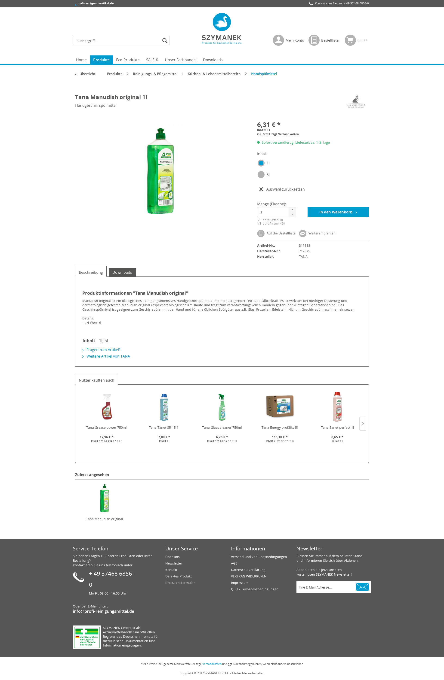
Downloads (122, 272)
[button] (292, 209)
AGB (234, 563)
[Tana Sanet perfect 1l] (337, 407)
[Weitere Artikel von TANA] (356, 102)
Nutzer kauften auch (96, 380)
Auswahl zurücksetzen (285, 189)
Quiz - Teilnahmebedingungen (254, 589)
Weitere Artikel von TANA (108, 356)
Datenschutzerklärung (248, 570)
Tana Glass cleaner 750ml (222, 427)
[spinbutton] (275, 212)
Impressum (240, 582)
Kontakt (171, 570)
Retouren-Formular (180, 582)
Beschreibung (91, 272)
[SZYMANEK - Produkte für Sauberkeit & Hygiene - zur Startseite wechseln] (222, 28)
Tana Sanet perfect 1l (337, 427)
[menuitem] (122, 41)
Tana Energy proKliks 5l (280, 427)
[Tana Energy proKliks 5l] (279, 407)
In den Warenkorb (336, 212)
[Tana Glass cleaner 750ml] (222, 407)
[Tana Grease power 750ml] (106, 407)
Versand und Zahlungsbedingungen (259, 557)
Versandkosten (212, 664)
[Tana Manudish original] (104, 498)
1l (268, 163)
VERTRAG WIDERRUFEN (249, 576)
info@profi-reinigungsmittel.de (103, 611)
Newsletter (173, 563)
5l (268, 174)
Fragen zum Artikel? (103, 349)
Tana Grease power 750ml (106, 427)
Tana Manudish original (104, 519)
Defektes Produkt (178, 576)
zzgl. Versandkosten (285, 134)
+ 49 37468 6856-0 (356, 3)
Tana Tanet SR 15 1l (164, 427)
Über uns (172, 557)
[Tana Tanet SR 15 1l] (164, 407)
